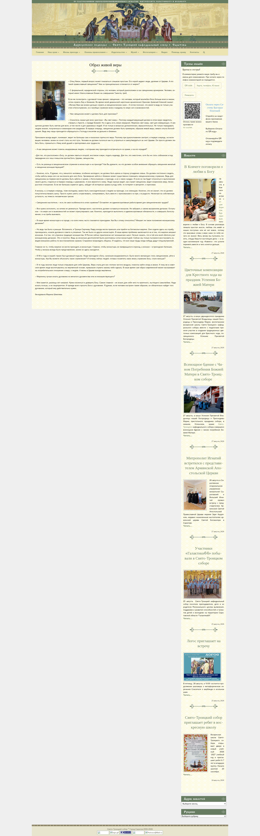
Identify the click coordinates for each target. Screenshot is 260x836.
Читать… (187, 247)
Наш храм (53, 52)
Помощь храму (179, 52)
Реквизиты (189, 95)
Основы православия (95, 52)
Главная (40, 52)
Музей (134, 52)
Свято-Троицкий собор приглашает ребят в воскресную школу (203, 722)
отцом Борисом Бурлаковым (221, 210)
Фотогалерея (149, 52)
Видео (164, 52)
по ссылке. (188, 127)
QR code (188, 85)
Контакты (194, 52)
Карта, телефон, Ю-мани (208, 85)
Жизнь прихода (71, 52)
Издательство (118, 52)
